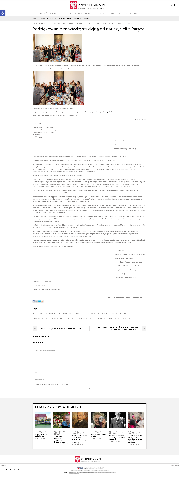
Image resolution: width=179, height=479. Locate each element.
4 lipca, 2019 (91, 23)
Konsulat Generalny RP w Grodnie (109, 313)
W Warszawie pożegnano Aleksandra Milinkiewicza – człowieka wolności (60, 440)
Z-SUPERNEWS (43, 23)
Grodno (76, 313)
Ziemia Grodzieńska (68, 23)
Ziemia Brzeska (54, 23)
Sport (100, 431)
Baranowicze (50, 313)
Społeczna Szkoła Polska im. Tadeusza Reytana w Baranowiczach (111, 318)
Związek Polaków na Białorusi (115, 112)
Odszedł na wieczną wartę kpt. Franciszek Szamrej (117, 437)
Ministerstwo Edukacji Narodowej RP (46, 316)
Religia (130, 431)
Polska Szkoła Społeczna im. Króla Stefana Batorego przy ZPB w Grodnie (59, 318)
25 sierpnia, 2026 (40, 438)
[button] (2, 13)
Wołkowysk (37, 321)
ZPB (43, 321)
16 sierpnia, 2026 (96, 438)
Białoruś (38, 431)
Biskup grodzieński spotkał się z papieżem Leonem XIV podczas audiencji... (135, 439)
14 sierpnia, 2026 (114, 441)
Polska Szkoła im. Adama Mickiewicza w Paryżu (84, 316)
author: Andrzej (103, 23)
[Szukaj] (174, 5)
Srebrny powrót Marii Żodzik (99, 435)
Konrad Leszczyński (88, 313)
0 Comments (129, 23)
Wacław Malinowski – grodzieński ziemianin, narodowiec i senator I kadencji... (80, 439)
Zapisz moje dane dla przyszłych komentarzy (51, 384)
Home (35, 18)
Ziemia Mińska (80, 23)
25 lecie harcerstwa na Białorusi (42, 435)
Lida (124, 313)
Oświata (42, 18)
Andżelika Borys (38, 313)
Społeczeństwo (59, 431)
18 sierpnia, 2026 (77, 445)
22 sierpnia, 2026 (58, 446)
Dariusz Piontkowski (64, 313)
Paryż (64, 316)
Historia (75, 431)
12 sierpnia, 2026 (133, 445)
